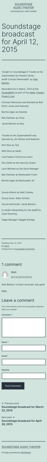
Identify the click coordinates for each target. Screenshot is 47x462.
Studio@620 (8, 92)
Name (5, 342)
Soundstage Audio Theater (21, 447)
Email (5, 356)
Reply (4, 291)
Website (5, 370)
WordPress (26, 452)
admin (6, 246)
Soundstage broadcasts (25, 249)
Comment (7, 315)
